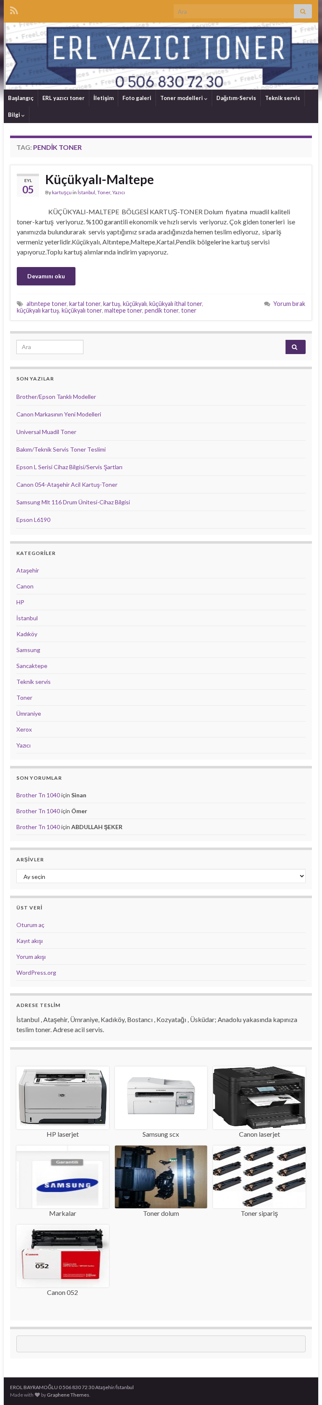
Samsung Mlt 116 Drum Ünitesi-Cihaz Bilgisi (73, 502)
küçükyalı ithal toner (175, 303)
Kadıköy (26, 633)
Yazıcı (118, 192)
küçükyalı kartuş (38, 310)
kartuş (111, 303)
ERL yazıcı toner (63, 98)
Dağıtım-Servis (236, 98)
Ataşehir (27, 570)
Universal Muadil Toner (46, 431)
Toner (103, 192)
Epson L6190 (33, 519)
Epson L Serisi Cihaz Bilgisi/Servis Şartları (69, 466)
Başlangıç (21, 98)
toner (189, 310)
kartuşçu (62, 192)
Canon (25, 586)
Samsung (28, 649)
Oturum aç (30, 924)
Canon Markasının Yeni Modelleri (58, 414)
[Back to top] (303, 1386)
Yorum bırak (289, 303)
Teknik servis (282, 98)
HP (20, 602)
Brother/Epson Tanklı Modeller (56, 396)
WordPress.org (36, 972)
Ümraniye (28, 713)
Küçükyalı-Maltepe (99, 179)
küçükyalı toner (82, 310)
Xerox (24, 729)
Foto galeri (136, 98)
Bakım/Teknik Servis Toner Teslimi (61, 449)
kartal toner (85, 303)
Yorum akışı (31, 956)
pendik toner (162, 310)
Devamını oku (46, 276)
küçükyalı (135, 303)
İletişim (103, 98)
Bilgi (14, 114)
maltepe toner (123, 310)
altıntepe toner (46, 303)
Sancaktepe (31, 665)
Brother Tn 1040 (38, 795)
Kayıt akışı (29, 940)
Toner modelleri (182, 98)
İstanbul (86, 192)
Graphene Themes (68, 1395)
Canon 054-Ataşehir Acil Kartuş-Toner (66, 484)
